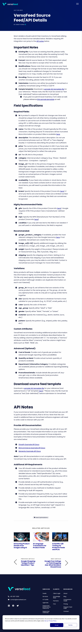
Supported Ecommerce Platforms (46, 607)
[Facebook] (13, 606)
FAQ (54, 604)
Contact (66, 611)
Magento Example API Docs (30, 451)
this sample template (45, 99)
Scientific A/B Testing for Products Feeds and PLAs (58, 547)
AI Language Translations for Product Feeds (39, 546)
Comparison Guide (67, 600)
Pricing (66, 604)
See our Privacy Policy (50, 620)
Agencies (45, 603)
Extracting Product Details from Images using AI (21, 546)
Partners (56, 601)
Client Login (56, 593)
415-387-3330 (14, 596)
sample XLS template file (54, 89)
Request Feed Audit (68, 607)
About (65, 593)
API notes (40, 41)
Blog (65, 596)
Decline (70, 625)
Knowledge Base (56, 597)
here (58, 134)
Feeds (44, 593)
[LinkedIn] (25, 24)
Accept (56, 625)
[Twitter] (17, 606)
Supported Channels (46, 612)
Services (45, 596)
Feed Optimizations (41, 517)
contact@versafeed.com (18, 600)
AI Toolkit (45, 599)
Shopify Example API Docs (29, 444)
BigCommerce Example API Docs (32, 448)
